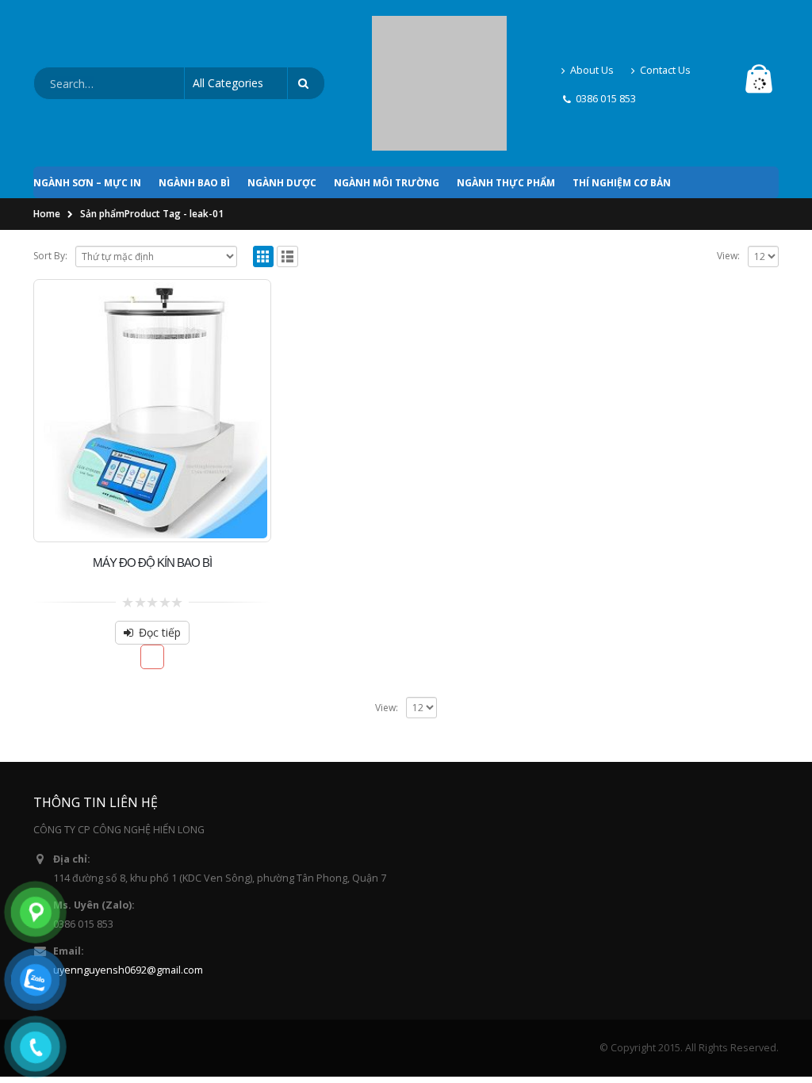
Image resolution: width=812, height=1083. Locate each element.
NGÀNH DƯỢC (281, 110)
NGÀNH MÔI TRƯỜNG (386, 110)
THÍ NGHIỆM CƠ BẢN (622, 110)
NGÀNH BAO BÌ (194, 110)
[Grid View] (263, 184)
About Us (592, 33)
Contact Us (665, 33)
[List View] (287, 184)
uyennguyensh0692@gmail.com (128, 898)
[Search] (306, 47)
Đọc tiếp (160, 560)
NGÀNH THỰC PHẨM (506, 110)
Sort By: (50, 183)
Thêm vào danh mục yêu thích (152, 584)
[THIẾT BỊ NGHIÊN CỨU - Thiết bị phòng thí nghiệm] (439, 47)
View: (728, 183)
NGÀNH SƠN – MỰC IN (87, 110)
